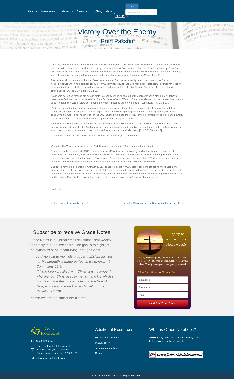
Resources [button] (83, 11)
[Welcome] (24, 11)
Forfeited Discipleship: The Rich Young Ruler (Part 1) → (153, 203)
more (179, 341)
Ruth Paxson (117, 41)
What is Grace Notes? (107, 337)
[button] (127, 16)
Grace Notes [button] (48, 11)
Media (109, 11)
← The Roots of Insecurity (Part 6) (69, 203)
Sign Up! (119, 15)
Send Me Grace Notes (162, 303)
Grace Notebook (110, 375)
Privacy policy (102, 342)
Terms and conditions (106, 348)
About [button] (31, 11)
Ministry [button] (66, 11)
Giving (98, 11)
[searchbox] (141, 12)
